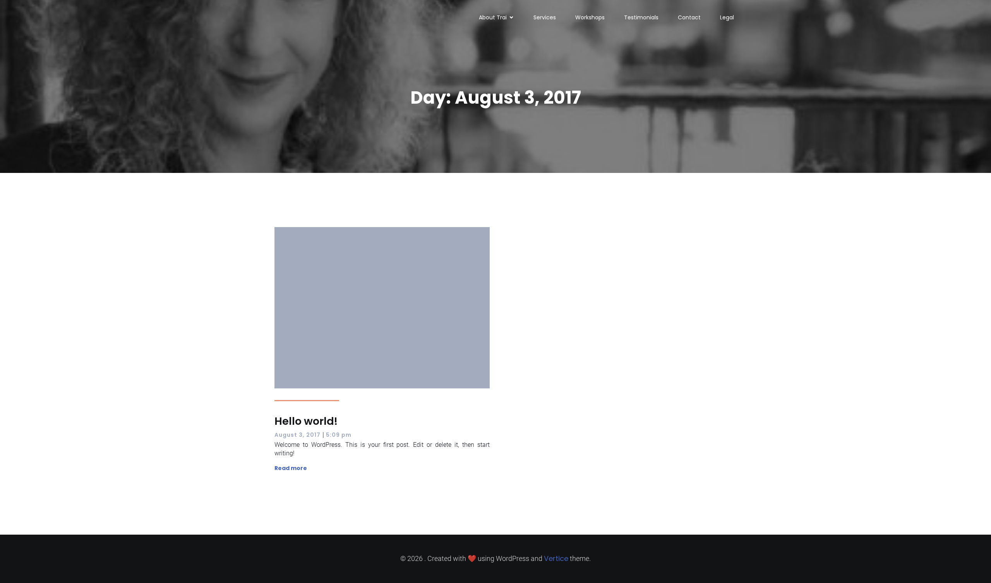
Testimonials (641, 17)
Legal (727, 17)
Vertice (556, 558)
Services (544, 17)
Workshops (590, 17)
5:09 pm (338, 435)
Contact (689, 17)
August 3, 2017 (297, 435)
